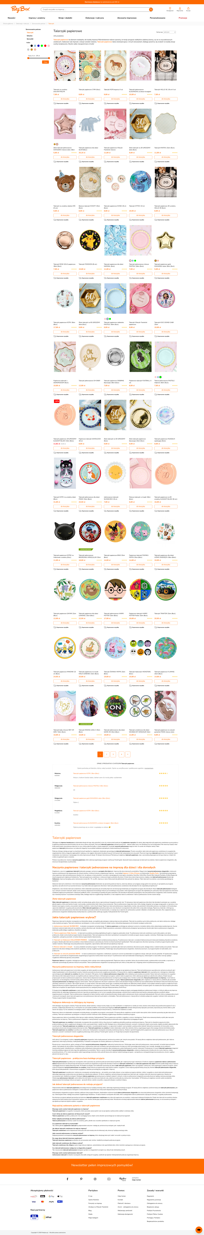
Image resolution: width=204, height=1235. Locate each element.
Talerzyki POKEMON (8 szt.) (88, 264)
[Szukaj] (151, 9)
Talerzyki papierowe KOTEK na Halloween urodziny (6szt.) (63, 556)
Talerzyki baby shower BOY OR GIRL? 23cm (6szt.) (63, 731)
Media (90, 1214)
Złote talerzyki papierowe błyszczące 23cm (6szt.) (137, 440)
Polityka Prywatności (154, 1211)
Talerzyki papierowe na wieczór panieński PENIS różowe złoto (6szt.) (164, 732)
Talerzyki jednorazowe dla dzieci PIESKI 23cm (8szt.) (89, 498)
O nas (90, 1196)
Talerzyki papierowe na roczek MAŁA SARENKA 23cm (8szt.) (89, 673)
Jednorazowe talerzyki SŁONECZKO (66, 926)
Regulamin (150, 1196)
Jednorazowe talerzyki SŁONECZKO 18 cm (111, 498)
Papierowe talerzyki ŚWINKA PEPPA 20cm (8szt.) (138, 556)
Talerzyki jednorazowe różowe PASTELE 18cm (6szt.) (139, 265)
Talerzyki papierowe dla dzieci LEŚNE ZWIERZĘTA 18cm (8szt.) (165, 556)
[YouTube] (109, 1184)
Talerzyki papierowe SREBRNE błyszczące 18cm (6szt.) (114, 382)
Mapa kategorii (93, 1218)
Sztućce (29, 36)
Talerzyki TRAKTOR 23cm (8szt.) (165, 614)
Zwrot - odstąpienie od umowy (128, 1207)
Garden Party (154, 873)
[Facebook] (67, 1184)
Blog (89, 1211)
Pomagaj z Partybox (153, 1218)
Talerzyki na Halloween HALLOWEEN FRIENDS (70, 940)
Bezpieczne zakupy (153, 1207)
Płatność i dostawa (124, 1203)
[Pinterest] (81, 1184)
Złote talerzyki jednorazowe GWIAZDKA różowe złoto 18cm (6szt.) (64, 150)
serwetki (94, 1078)
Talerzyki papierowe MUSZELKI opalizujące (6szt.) (164, 440)
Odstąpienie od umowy (154, 1203)
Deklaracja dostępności (125, 1214)
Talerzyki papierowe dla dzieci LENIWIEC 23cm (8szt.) (88, 615)
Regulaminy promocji (154, 1200)
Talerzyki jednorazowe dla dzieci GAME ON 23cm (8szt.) (114, 731)
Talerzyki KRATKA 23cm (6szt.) (164, 148)
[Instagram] (95, 1184)
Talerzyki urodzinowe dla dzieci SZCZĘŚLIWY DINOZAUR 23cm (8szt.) (139, 732)
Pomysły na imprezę (95, 1203)
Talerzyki (30, 32)
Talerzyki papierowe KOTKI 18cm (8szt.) (86, 773)
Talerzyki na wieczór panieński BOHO (67, 954)
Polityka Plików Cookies (155, 1214)
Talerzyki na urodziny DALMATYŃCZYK (60, 91)
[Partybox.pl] (20, 12)
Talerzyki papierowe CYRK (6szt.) (89, 90)
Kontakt (120, 1200)
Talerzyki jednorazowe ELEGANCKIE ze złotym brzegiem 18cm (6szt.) (140, 92)
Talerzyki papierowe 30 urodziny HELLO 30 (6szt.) (165, 207)
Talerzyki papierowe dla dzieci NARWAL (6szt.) (113, 265)
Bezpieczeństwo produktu (155, 1221)
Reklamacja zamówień (125, 1211)
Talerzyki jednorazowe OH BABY (89, 381)
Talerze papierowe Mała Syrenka (65, 933)
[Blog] (122, 1184)
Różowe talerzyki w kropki (63, 947)
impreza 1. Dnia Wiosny (131, 873)
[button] (170, 9)
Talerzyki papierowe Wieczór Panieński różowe (113, 149)
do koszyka (65, 99)
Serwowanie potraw (33, 29)
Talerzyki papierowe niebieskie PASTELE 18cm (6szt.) (114, 323)
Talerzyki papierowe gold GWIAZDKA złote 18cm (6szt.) (164, 265)
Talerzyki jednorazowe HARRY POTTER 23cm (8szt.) (114, 615)
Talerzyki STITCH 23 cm (137, 206)
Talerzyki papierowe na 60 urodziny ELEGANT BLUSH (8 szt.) (165, 498)
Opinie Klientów (93, 1200)
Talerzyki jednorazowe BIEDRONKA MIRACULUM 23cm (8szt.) (90, 557)
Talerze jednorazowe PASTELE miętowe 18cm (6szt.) (164, 382)
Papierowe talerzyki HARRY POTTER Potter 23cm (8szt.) (138, 615)
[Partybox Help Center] (136, 1184)
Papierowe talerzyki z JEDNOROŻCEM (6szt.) (61, 382)
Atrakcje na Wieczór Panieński (98, 1207)
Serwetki (30, 39)
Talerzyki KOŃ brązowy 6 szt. (113, 90)
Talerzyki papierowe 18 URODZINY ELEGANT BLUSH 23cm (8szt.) (64, 440)
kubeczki (103, 1078)
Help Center (122, 1196)
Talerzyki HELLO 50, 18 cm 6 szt (165, 90)
